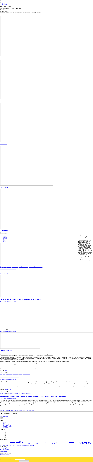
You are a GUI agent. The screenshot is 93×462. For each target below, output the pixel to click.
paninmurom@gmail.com (4, 454)
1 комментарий (27, 374)
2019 (3, 435)
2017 (3, 437)
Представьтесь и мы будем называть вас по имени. (9, 460)
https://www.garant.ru (8, 406)
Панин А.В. (10, 269)
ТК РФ (18, 393)
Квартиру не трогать (6, 350)
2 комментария (31, 410)
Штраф (84, 443)
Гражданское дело (3, 374)
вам (6, 459)
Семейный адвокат (49, 443)
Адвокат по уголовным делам (49, 442)
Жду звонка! (27, 459)
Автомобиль (2, 442)
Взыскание (2, 410)
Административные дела (7, 426)
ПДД (37, 443)
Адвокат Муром (3, 393)
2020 (3, 434)
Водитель (75, 442)
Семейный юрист (55, 443)
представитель (14, 374)
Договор (3, 443)
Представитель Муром (9, 410)
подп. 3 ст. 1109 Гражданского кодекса (48, 315)
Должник (9, 374)
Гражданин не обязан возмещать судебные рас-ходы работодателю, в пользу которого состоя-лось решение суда (33, 396)
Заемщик (2, 273)
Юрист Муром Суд (10, 445)
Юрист (88, 443)
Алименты (66, 442)
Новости (4, 240)
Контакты (4, 241)
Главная (4, 235)
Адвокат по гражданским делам (37, 442)
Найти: (1, 417)
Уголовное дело (77, 443)
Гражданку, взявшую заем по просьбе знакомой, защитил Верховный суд (21, 267)
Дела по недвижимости (7, 425)
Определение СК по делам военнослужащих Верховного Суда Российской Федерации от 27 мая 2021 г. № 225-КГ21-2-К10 (49, 318)
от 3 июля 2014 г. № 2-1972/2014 (41, 325)
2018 (3, 436)
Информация (5, 236)
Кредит (5, 273)
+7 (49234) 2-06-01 (3, 4)
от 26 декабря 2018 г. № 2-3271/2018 (27, 325)
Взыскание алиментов (11, 393)
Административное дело (60, 442)
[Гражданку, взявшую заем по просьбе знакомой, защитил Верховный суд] (20, 264)
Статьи (4, 239)
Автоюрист (7, 442)
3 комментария (28, 393)
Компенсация (17, 443)
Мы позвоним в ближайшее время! (7, 459)
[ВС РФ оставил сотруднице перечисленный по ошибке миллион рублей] (20, 297)
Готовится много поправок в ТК (9, 377)
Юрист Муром (5, 331)
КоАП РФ (13, 443)
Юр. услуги (5, 238)
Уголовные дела (6, 427)
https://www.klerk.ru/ (8, 389)
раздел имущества (26, 445)
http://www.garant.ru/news (9, 327)
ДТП (90, 442)
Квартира (10, 443)
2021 (3, 433)
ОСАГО (35, 443)
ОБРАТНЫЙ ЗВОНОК (4, 449)
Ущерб (81, 443)
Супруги (66, 443)
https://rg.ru (6, 370)
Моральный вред (24, 443)
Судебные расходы (18, 410)
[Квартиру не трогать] (20, 348)
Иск (8, 443)
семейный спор (32, 445)
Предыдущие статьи (4, 416)
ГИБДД (79, 442)
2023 (3, 431)
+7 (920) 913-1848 (3, 3)
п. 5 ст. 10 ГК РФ (21, 320)
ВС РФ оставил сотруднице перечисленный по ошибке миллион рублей (21, 299)
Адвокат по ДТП (27, 442)
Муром (29, 443)
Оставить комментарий (13, 273)
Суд (8, 273)
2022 (3, 432)
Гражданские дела (6, 424)
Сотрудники (5, 237)
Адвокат (12, 442)
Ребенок (44, 443)
